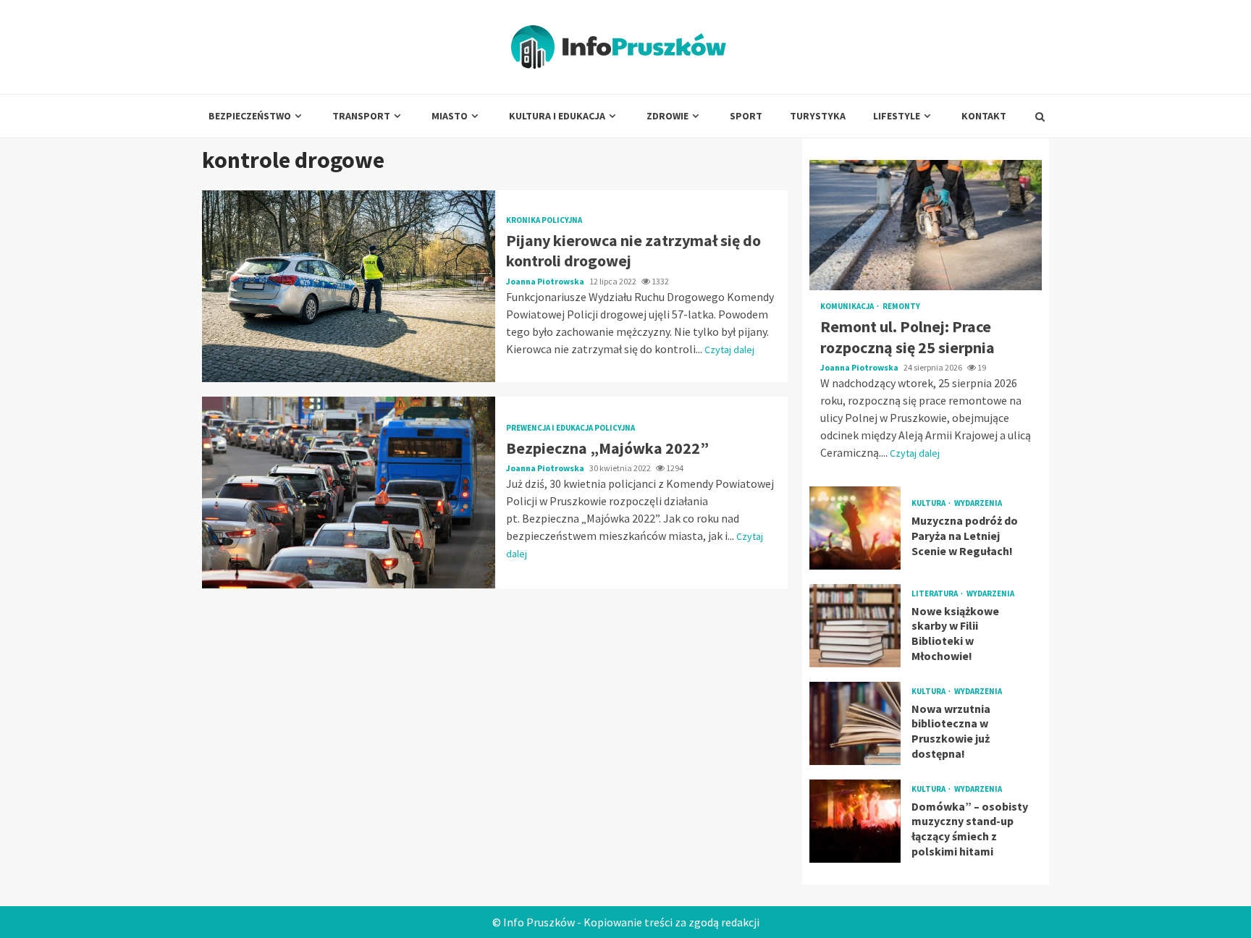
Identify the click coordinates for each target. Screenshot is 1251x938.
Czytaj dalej (729, 349)
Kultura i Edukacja (557, 115)
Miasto (449, 115)
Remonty (901, 306)
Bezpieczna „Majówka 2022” (348, 492)
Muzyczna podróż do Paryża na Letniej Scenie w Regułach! (855, 528)
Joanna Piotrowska (546, 281)
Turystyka (818, 115)
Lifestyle (896, 115)
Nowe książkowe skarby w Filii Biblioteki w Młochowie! (855, 625)
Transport (361, 115)
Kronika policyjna (544, 220)
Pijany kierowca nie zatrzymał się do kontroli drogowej (348, 286)
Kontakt (983, 115)
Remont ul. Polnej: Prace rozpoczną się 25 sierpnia (925, 225)
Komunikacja (847, 306)
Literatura (935, 594)
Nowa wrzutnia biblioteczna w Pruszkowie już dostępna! (855, 723)
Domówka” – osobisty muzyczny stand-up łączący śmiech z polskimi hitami (855, 821)
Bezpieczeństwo (249, 115)
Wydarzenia (978, 503)
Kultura (929, 503)
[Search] (1040, 116)
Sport (746, 115)
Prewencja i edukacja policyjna (570, 428)
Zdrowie (667, 115)
